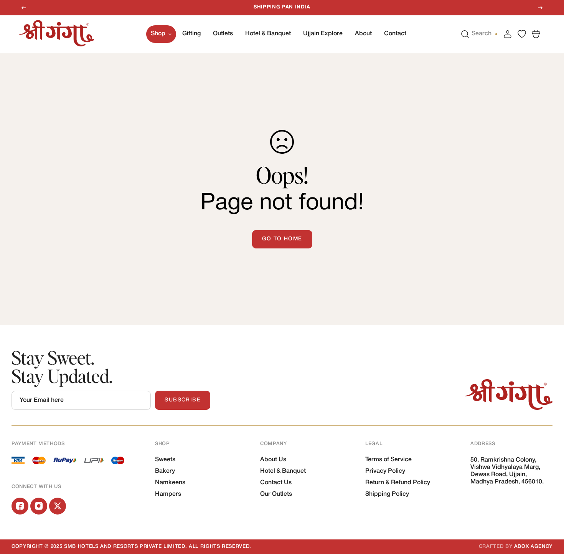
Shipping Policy (387, 494)
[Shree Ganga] (56, 34)
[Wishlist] (521, 34)
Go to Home (282, 239)
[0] (536, 34)
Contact (395, 33)
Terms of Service (388, 459)
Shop (158, 33)
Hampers (168, 494)
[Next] (540, 7)
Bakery (165, 471)
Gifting (191, 33)
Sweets (165, 459)
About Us (273, 459)
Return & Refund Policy (397, 482)
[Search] (465, 34)
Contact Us (276, 482)
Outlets (223, 33)
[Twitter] (57, 506)
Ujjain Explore (323, 33)
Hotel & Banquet (268, 33)
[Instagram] (38, 506)
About (363, 33)
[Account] (507, 34)
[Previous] (23, 7)
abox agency (533, 546)
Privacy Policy (385, 471)
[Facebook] (20, 506)
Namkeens (170, 482)
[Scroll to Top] (549, 512)
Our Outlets (276, 494)
